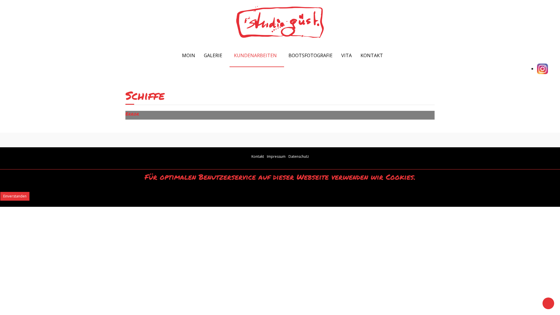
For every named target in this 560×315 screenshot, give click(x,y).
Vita (346, 55)
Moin (188, 55)
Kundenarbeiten (255, 55)
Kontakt (371, 55)
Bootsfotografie (310, 55)
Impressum (276, 156)
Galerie (213, 55)
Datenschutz (298, 156)
